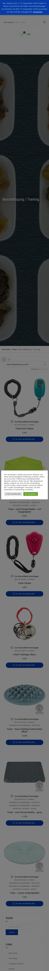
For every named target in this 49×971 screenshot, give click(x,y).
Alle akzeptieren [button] (31, 494)
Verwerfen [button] (37, 12)
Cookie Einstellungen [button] (13, 494)
